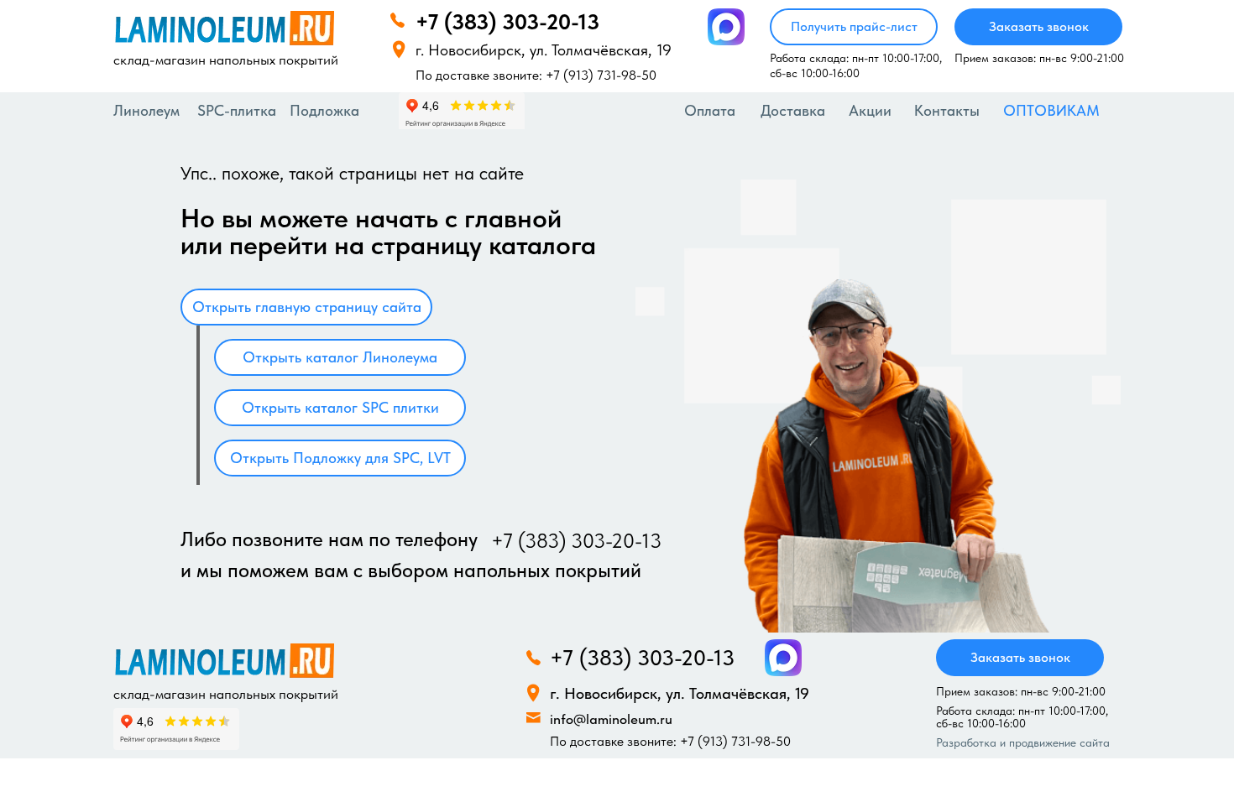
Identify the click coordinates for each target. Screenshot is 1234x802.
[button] (854, 26)
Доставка (793, 110)
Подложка (324, 110)
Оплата (709, 110)
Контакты (947, 110)
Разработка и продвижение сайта (1023, 742)
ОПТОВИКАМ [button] (1051, 110)
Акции (870, 110)
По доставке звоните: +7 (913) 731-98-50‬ (536, 75)
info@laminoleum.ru (611, 719)
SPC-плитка (236, 110)
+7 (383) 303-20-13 (507, 21)
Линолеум (146, 110)
